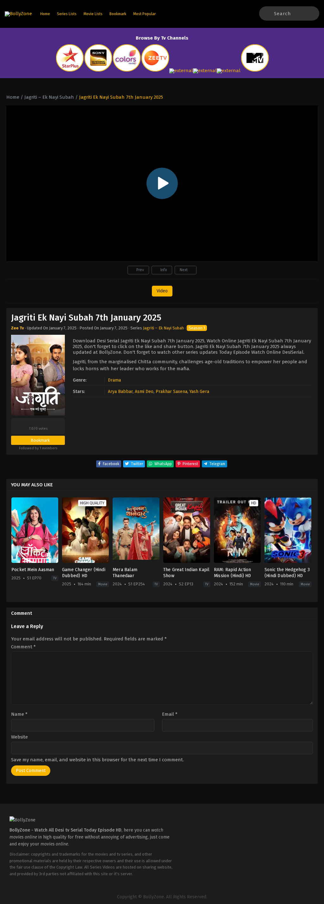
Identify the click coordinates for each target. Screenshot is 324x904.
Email (170, 714)
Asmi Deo (144, 391)
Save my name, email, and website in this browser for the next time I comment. (97, 760)
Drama (114, 380)
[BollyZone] (18, 13)
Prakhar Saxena (171, 391)
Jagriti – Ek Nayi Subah (163, 328)
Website (19, 737)
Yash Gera (199, 391)
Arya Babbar (120, 391)
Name (19, 714)
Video (162, 291)
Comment (23, 647)
